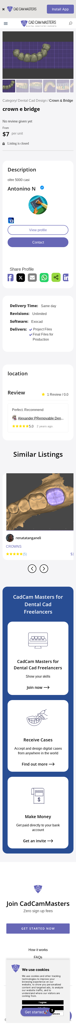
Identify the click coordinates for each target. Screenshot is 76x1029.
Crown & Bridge (61, 100)
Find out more (35, 764)
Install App (60, 9)
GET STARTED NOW (38, 928)
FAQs (38, 957)
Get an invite (34, 840)
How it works (38, 949)
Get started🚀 (39, 1011)
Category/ (10, 100)
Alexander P (27, 418)
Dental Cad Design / (33, 100)
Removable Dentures (50, 418)
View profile (38, 230)
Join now (34, 687)
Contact (38, 242)
